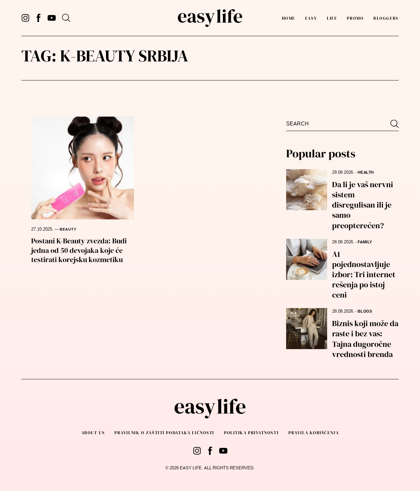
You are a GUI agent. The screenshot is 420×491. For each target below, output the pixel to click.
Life (332, 18)
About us (93, 432)
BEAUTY (68, 229)
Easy (311, 18)
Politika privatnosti (251, 432)
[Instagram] (25, 18)
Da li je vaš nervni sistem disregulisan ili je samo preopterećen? (362, 205)
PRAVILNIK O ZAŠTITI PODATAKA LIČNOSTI (164, 432)
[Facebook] (38, 18)
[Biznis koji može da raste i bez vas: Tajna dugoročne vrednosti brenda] (306, 328)
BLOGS (365, 311)
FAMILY (365, 242)
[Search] (66, 18)
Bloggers (385, 18)
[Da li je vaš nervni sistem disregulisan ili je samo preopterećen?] (306, 189)
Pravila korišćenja (313, 432)
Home (288, 18)
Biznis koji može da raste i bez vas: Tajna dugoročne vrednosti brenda (365, 339)
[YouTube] (52, 18)
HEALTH (366, 172)
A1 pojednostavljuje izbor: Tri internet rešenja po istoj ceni (363, 275)
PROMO (355, 18)
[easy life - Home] (210, 18)
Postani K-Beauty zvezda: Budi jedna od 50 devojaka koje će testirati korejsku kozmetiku (79, 250)
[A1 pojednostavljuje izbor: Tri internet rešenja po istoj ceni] (306, 259)
